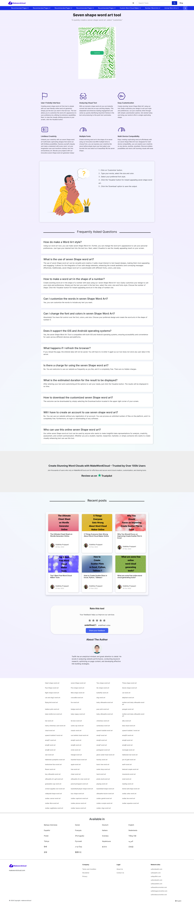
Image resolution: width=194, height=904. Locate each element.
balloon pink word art (52, 709)
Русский (78, 841)
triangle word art (76, 755)
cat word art (126, 693)
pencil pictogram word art (79, 784)
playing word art (101, 784)
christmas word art (102, 721)
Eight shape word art (52, 693)
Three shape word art (129, 683)
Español (47, 830)
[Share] (133, 3)
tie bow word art (76, 721)
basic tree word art (102, 764)
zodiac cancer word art (53, 798)
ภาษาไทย (78, 847)
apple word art (76, 764)
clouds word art (76, 730)
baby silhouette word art (104, 702)
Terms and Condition (89, 869)
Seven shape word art (129, 688)
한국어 (104, 847)
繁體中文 (78, 852)
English (131, 825)
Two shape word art (103, 683)
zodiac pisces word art (78, 803)
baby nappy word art (78, 714)
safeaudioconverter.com (159, 887)
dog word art (100, 697)
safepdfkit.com (156, 876)
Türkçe (46, 841)
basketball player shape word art (82, 789)
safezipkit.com (156, 873)
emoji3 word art (101, 740)
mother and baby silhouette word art (133, 703)
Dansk (77, 825)
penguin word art (128, 709)
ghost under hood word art (105, 755)
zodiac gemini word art (104, 798)
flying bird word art (51, 702)
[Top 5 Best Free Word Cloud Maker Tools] (63, 564)
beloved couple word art (130, 769)
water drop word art (103, 769)
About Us (120, 869)
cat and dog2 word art (52, 697)
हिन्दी (45, 847)
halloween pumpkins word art (55, 759)
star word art (49, 755)
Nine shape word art (77, 693)
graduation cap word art (53, 784)
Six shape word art (102, 688)
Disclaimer (85, 873)
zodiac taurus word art (78, 808)
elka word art (126, 721)
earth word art (127, 764)
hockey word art (101, 759)
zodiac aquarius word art (130, 803)
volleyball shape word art (53, 793)
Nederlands (133, 830)
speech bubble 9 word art (53, 735)
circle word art (75, 750)
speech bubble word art (104, 730)
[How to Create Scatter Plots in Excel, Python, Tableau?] (97, 564)
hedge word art (76, 709)
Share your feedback (97, 630)
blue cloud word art (128, 725)
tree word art (75, 769)
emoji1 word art (101, 735)
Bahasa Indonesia (50, 825)
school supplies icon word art (55, 789)
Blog (181, 3)
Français (78, 830)
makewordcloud (26, 900)
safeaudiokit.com (156, 883)
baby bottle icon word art (53, 714)
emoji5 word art (50, 745)
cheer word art (76, 774)
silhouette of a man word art (80, 779)
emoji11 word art (50, 740)
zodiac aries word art (129, 793)
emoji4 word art (127, 740)
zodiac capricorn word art (79, 798)
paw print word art (102, 709)
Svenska (105, 836)
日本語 (131, 847)
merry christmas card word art (55, 725)
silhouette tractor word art (105, 793)
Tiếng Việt (132, 836)
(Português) (79, 836)
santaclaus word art (103, 725)
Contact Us (120, 873)
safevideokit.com (156, 869)
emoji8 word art (127, 745)
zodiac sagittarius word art (54, 808)
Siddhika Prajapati (62, 545)
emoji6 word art (76, 745)
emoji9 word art (50, 750)
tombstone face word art (53, 764)
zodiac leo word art (128, 798)
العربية (131, 841)
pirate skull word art (103, 779)
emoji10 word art (127, 735)
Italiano (105, 830)
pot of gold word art (128, 759)
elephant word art (128, 697)
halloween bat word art (130, 755)
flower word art (50, 769)
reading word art (127, 784)
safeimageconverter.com (159, 891)
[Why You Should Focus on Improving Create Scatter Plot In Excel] (130, 522)
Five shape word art (77, 688)
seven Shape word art (78, 683)
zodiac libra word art (52, 803)
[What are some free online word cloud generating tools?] (130, 564)
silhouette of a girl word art (54, 779)
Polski (46, 836)
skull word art (126, 779)
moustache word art (129, 774)
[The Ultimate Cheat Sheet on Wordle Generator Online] (63, 522)
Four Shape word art (52, 688)
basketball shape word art (105, 789)
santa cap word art (77, 725)
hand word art (101, 774)
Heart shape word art (52, 683)
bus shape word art (77, 793)
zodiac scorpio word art (104, 803)
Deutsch (105, 825)
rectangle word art (128, 750)
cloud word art (50, 730)
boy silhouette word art (53, 774)
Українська (106, 841)
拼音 (45, 852)
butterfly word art (102, 693)
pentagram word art (103, 750)
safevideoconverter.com (159, 894)
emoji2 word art (76, 740)
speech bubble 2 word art (131, 730)
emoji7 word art (101, 745)
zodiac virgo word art (103, 808)
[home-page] (17, 3)
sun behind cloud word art (79, 735)
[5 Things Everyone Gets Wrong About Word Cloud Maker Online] (97, 522)
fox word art (75, 702)
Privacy (84, 876)
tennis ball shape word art (131, 789)
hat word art (49, 721)
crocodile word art (77, 697)
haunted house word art (79, 759)
